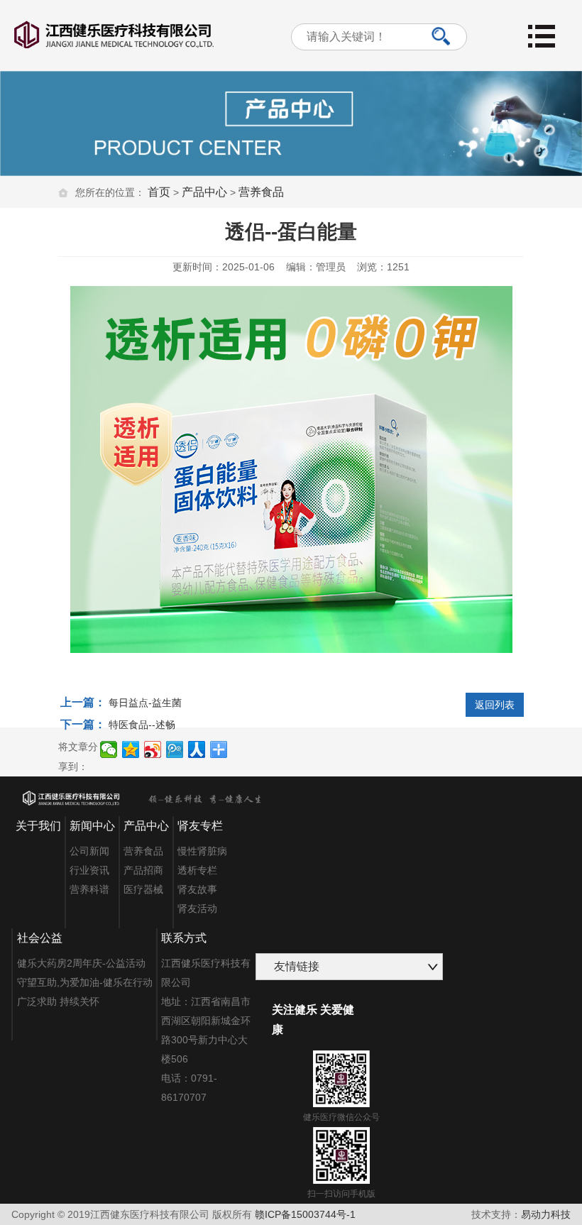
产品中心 (204, 192)
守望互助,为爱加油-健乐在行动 (85, 982)
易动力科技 (546, 1214)
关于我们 (38, 826)
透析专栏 (197, 870)
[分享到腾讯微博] (175, 749)
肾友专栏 (200, 826)
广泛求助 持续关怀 (58, 1001)
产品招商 (143, 870)
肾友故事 (197, 889)
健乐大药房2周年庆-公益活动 (81, 963)
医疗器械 (143, 889)
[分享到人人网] (197, 749)
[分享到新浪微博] (153, 749)
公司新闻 (89, 851)
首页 (159, 192)
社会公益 (39, 938)
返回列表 (495, 704)
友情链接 (296, 966)
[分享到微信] (109, 749)
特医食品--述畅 (142, 724)
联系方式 (184, 938)
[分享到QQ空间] (131, 749)
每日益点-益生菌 (145, 702)
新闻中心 (92, 826)
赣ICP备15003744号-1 (305, 1214)
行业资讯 (89, 870)
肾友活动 (197, 908)
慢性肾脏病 (202, 851)
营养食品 (261, 192)
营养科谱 (89, 889)
